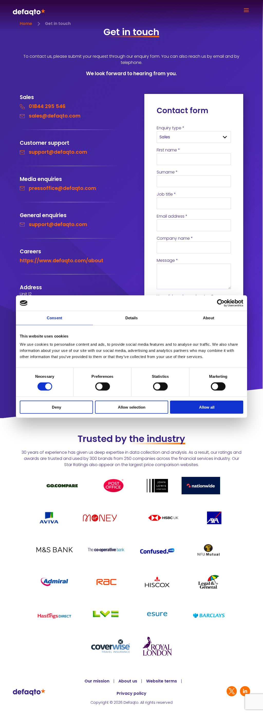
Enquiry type (170, 128)
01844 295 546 (47, 106)
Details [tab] (131, 318)
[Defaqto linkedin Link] (245, 692)
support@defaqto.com (58, 152)
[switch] (102, 386)
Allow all (206, 407)
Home (26, 23)
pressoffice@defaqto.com (62, 188)
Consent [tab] (54, 318)
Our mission (96, 681)
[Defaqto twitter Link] (232, 692)
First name (168, 150)
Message (167, 260)
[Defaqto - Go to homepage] (29, 10)
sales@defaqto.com (54, 115)
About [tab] (208, 318)
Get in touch (58, 23)
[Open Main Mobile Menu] (245, 10)
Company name (175, 238)
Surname (167, 172)
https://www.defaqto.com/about (61, 260)
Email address (172, 216)
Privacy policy (131, 693)
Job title (166, 194)
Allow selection (131, 407)
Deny (56, 407)
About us (127, 681)
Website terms (161, 681)
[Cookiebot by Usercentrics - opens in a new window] (220, 303)
